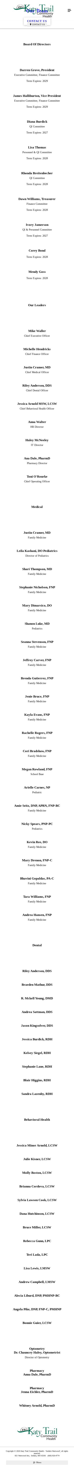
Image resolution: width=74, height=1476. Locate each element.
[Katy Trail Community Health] (33, 10)
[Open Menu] (69, 10)
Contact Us (38, 24)
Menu (38, 1462)
